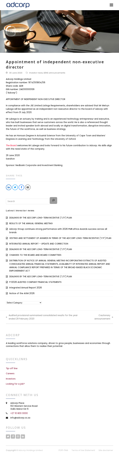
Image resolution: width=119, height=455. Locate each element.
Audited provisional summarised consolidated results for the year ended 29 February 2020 (42, 317)
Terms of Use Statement (83, 450)
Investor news (36, 72)
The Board (11, 145)
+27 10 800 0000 (19, 413)
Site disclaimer (106, 450)
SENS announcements (54, 72)
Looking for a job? (15, 383)
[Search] (53, 200)
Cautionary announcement (99, 317)
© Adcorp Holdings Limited (29, 450)
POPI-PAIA (63, 450)
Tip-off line (12, 368)
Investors (10, 378)
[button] (111, 5)
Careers (10, 373)
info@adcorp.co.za (20, 417)
